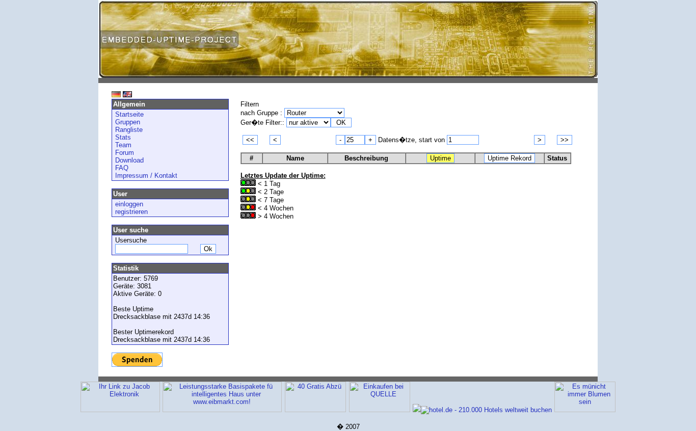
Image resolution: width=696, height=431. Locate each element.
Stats (123, 137)
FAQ (121, 168)
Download (129, 160)
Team (123, 145)
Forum (124, 152)
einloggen (129, 204)
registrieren (131, 212)
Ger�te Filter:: (263, 122)
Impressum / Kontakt (146, 175)
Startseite (129, 114)
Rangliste (129, 129)
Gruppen (127, 122)
